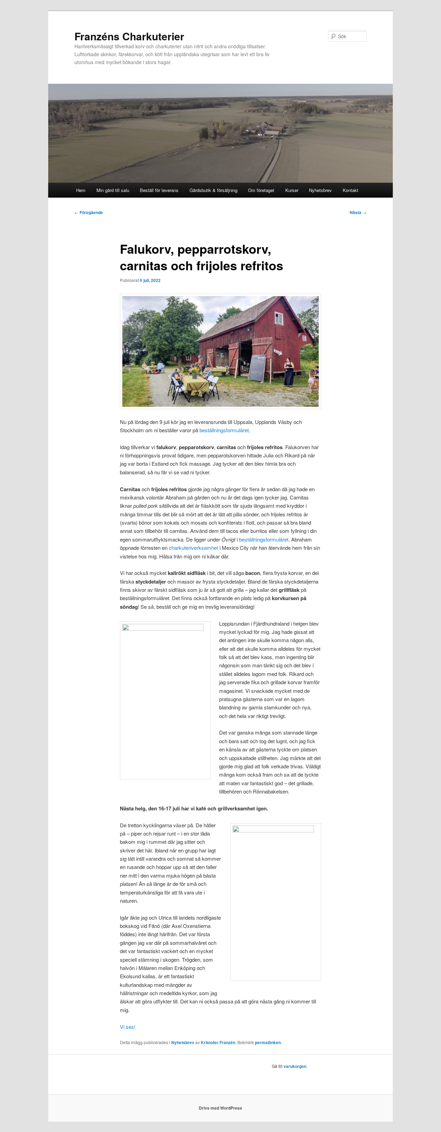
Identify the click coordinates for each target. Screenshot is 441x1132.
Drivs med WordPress (220, 1108)
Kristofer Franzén (218, 1042)
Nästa (358, 212)
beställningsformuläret (224, 430)
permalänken (268, 1042)
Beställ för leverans (159, 190)
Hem (80, 190)
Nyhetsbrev (320, 190)
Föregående (88, 212)
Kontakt (350, 190)
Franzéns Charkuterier (129, 36)
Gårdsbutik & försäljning (213, 190)
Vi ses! (127, 1026)
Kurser (291, 190)
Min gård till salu (112, 190)
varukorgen (295, 1066)
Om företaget (261, 190)
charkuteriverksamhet (193, 547)
